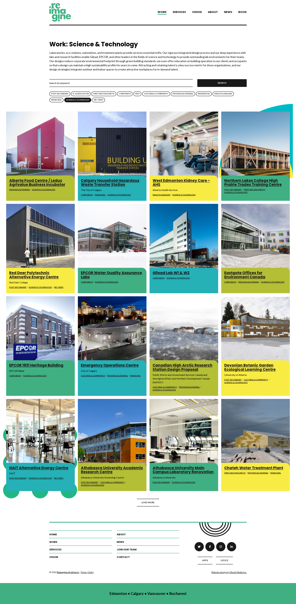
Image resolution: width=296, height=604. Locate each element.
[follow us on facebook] (210, 546)
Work (162, 12)
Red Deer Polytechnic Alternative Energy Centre (34, 274)
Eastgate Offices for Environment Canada (244, 274)
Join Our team (127, 549)
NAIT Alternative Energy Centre (38, 467)
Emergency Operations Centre (110, 365)
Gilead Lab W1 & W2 (171, 272)
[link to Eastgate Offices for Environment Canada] (255, 238)
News (228, 12)
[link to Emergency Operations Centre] (112, 330)
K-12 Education (81, 93)
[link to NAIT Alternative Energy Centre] (40, 433)
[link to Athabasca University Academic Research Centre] (112, 433)
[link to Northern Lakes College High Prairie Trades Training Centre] (255, 146)
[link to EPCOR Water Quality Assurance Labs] (112, 238)
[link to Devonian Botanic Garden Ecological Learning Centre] (255, 330)
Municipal (56, 100)
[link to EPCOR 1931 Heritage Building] (40, 330)
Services (179, 12)
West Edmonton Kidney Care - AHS (181, 182)
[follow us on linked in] (231, 546)
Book (242, 12)
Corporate (125, 93)
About (213, 12)
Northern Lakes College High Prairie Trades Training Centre (253, 182)
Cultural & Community (156, 93)
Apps (205, 560)
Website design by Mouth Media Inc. (229, 572)
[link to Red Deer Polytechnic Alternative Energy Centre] (40, 238)
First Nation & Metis (103, 93)
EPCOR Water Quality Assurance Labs (111, 274)
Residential (204, 93)
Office (224, 560)
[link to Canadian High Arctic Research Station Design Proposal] (184, 330)
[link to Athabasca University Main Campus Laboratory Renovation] (184, 433)
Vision (197, 12)
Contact (123, 557)
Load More (148, 502)
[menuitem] (162, 12)
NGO (137, 93)
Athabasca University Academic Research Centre (112, 469)
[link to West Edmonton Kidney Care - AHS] (184, 146)
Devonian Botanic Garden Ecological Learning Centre (250, 367)
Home (53, 534)
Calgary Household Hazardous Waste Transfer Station (110, 182)
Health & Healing (223, 93)
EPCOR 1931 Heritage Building (36, 365)
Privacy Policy (87, 572)
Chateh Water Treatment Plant (253, 467)
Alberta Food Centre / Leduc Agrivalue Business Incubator (37, 182)
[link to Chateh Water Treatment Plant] (255, 433)
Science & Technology (77, 100)
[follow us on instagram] (220, 546)
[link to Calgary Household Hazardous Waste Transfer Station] (112, 146)
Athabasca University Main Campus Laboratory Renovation (183, 469)
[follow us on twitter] (199, 546)
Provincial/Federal (183, 93)
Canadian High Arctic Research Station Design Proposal (182, 367)
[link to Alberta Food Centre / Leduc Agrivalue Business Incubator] (40, 146)
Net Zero (98, 100)
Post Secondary (59, 93)
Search (222, 83)
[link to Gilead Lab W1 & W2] (184, 238)
